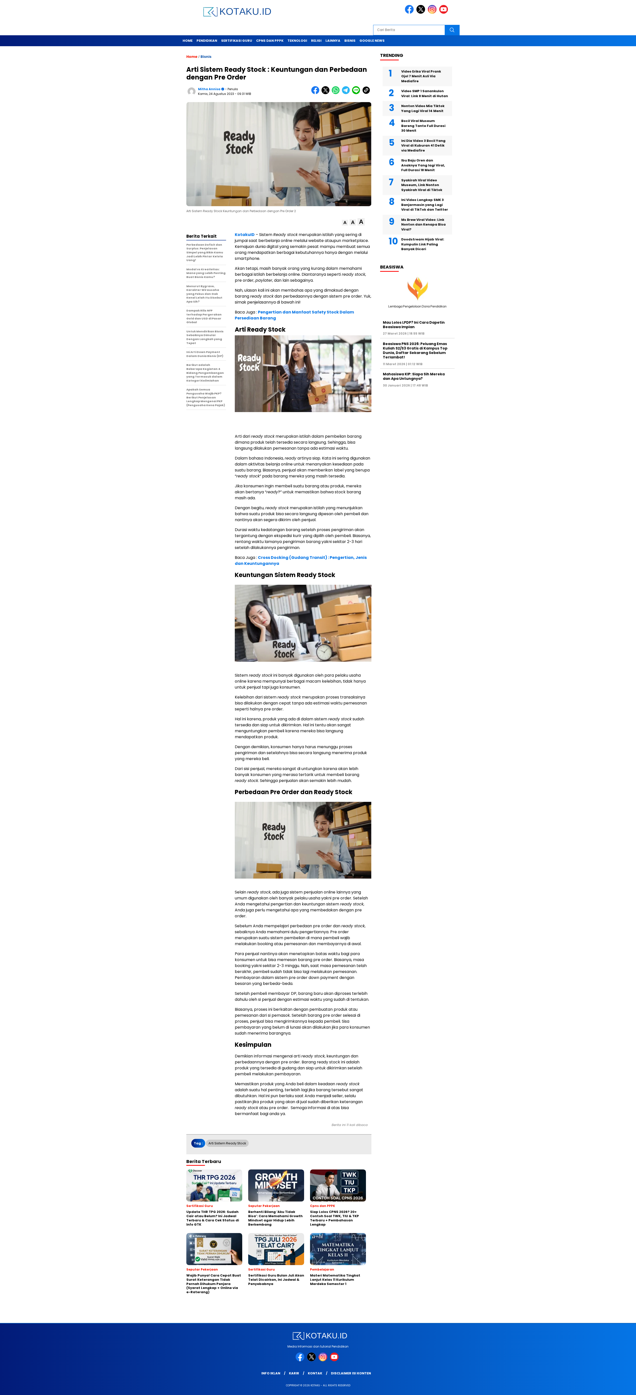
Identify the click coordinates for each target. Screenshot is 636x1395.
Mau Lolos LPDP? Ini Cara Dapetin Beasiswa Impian (414, 324)
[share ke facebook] (316, 93)
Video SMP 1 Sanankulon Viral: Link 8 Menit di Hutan (424, 93)
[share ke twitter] (326, 93)
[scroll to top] (613, 1387)
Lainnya (332, 40)
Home (188, 40)
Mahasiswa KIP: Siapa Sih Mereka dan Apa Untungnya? (414, 376)
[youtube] (444, 12)
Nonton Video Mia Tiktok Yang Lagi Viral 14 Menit (422, 108)
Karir (294, 1373)
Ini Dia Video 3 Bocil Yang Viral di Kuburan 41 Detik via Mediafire (423, 145)
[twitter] (421, 12)
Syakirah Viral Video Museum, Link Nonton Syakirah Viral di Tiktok (421, 185)
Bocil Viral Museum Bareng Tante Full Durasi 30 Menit (423, 125)
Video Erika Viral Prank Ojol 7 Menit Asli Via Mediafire (421, 76)
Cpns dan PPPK (269, 40)
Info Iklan (270, 1373)
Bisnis (350, 40)
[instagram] (433, 12)
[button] (345, 223)
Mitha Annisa (209, 89)
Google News (372, 40)
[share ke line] (357, 93)
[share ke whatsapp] (337, 93)
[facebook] (410, 12)
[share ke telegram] (347, 93)
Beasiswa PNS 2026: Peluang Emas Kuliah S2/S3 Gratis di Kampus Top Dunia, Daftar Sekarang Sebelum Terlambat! (415, 350)
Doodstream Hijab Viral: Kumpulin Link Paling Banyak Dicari (422, 244)
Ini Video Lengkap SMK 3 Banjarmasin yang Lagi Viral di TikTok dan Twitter (424, 204)
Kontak (315, 1373)
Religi (316, 40)
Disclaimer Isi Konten (351, 1373)
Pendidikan (207, 40)
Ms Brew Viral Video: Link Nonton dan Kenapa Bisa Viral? (423, 224)
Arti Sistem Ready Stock (227, 1143)
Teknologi (297, 40)
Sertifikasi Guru (236, 40)
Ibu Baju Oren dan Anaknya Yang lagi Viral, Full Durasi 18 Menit (423, 165)
